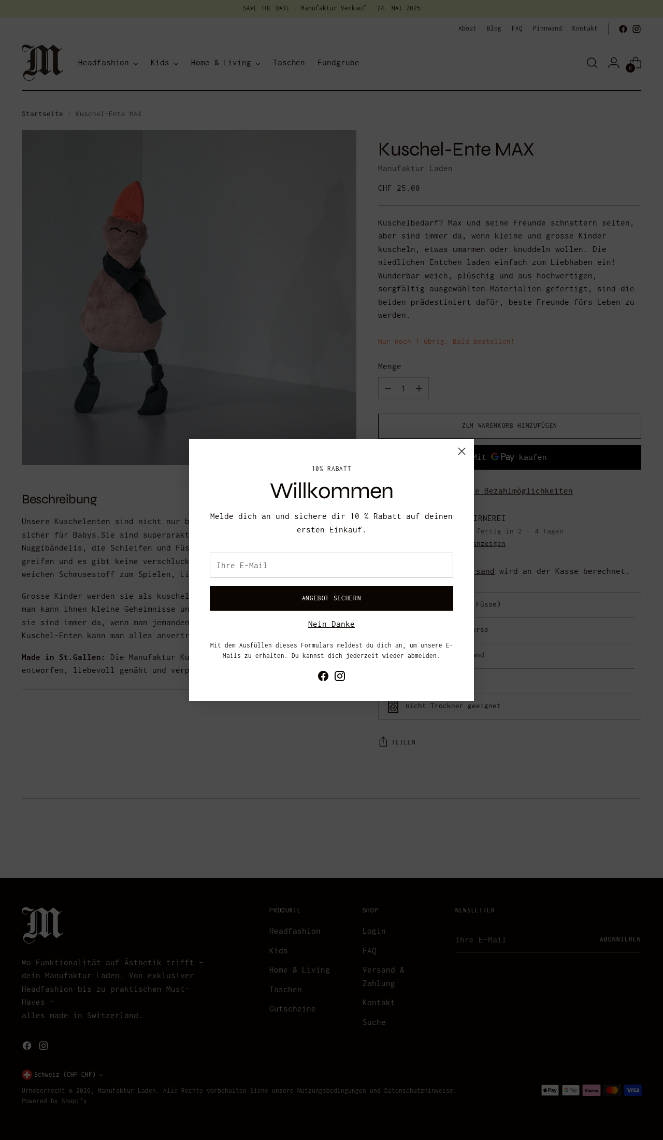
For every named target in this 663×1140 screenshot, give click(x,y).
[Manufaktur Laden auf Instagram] (340, 678)
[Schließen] (462, 451)
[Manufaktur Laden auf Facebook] (323, 678)
